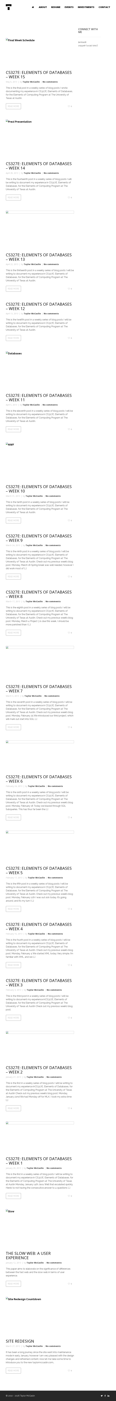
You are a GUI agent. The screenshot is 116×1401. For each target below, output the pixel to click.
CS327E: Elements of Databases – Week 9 (39, 538)
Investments (86, 7)
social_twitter (101, 1395)
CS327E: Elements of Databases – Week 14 (39, 166)
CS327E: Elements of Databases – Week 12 (39, 306)
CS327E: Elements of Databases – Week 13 (39, 257)
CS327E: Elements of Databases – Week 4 (39, 926)
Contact (104, 7)
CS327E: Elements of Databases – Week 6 (39, 779)
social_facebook (105, 1395)
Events (69, 7)
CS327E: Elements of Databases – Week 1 (39, 1161)
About (43, 7)
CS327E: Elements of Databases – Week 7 (39, 689)
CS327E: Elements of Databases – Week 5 (39, 870)
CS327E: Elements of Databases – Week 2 (39, 1070)
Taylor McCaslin (31, 81)
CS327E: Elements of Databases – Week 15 (39, 74)
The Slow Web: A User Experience (28, 1255)
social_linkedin (108, 1395)
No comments (50, 81)
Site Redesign (20, 1341)
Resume (55, 7)
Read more (13, 106)
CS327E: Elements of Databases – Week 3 (39, 983)
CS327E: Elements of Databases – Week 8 (39, 594)
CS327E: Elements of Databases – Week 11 (39, 397)
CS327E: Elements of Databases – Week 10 (39, 489)
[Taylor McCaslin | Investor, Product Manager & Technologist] (8, 7)
